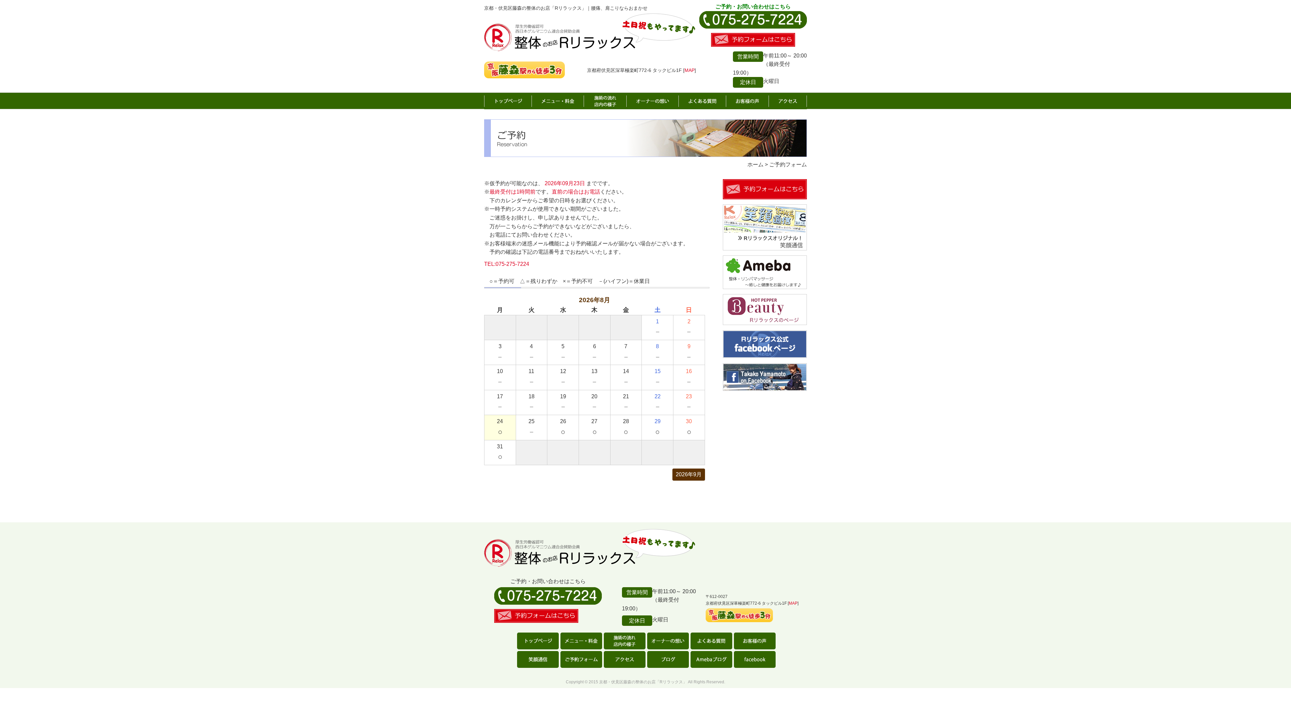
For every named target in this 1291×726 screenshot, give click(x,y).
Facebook (755, 659)
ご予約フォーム (581, 659)
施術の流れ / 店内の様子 (605, 101)
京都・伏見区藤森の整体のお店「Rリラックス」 (643, 682)
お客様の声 (747, 101)
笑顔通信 (538, 659)
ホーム (508, 101)
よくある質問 (702, 101)
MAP (689, 70)
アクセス (788, 101)
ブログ (668, 659)
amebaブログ (711, 659)
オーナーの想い (653, 101)
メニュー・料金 (558, 101)
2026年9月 (689, 474)
